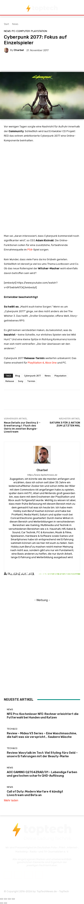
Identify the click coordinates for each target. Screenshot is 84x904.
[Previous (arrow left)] (1, 903)
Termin (31, 381)
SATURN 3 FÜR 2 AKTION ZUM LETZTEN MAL (65, 424)
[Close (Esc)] (1, 898)
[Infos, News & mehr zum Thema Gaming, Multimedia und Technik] (42, 9)
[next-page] (7, 588)
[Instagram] (18, 875)
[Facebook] (8, 875)
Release (9, 381)
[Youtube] (39, 875)
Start (6, 24)
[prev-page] (5, 588)
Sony (20, 381)
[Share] (5, 898)
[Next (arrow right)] (5, 903)
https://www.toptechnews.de (42, 475)
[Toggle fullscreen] (9, 898)
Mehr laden (11, 800)
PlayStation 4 (36, 362)
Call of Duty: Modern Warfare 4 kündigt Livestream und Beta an (35, 793)
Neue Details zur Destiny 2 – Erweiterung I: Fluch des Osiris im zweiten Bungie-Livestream (22, 427)
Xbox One (51, 362)
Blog (17, 375)
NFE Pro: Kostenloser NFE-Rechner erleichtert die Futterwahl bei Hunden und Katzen (43, 715)
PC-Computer (21, 31)
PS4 (29, 249)
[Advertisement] (42, 190)
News (15, 24)
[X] (28, 875)
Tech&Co (41, 566)
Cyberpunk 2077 (32, 375)
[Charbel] (7, 50)
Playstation (60, 375)
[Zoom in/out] (13, 898)
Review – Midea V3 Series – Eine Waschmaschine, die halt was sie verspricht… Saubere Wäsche (42, 735)
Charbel (19, 50)
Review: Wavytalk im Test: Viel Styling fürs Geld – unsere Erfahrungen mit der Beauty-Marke (42, 576)
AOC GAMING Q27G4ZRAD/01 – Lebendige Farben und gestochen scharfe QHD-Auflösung (42, 773)
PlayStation (39, 31)
